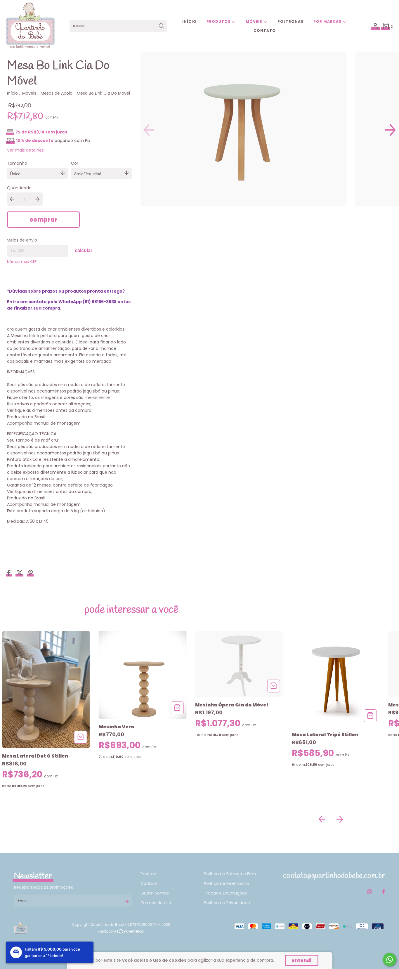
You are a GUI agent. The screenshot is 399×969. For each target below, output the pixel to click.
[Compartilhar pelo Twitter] (20, 573)
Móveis (254, 21)
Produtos (219, 21)
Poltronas (290, 21)
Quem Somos (154, 893)
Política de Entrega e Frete (231, 874)
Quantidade (19, 188)
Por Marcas (328, 21)
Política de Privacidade (227, 903)
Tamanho (17, 163)
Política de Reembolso (226, 883)
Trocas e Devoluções (225, 893)
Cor (74, 163)
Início (189, 21)
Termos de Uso (155, 903)
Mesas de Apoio (56, 93)
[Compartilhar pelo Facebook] (9, 573)
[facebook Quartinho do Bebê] (383, 892)
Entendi (302, 960)
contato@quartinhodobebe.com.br (334, 876)
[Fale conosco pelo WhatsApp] (389, 959)
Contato (265, 30)
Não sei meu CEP (22, 261)
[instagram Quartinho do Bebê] (369, 892)
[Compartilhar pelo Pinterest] (30, 573)
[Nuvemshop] (121, 932)
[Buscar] (161, 26)
